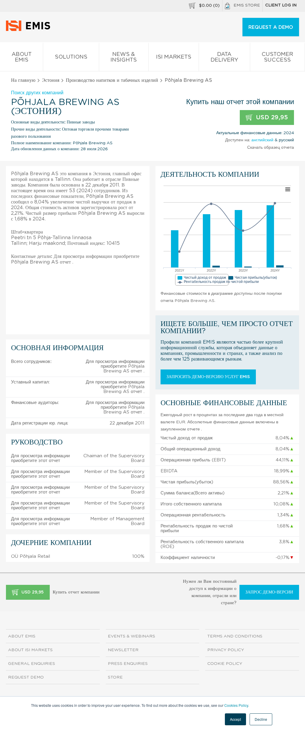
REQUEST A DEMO (270, 27)
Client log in (281, 5)
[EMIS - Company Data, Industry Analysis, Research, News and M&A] (29, 30)
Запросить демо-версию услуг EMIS (208, 377)
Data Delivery (224, 57)
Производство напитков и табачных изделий (112, 80)
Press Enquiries (128, 664)
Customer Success (277, 57)
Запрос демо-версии (269, 592)
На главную (23, 80)
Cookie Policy (224, 664)
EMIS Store (247, 5)
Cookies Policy (236, 705)
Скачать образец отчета (270, 147)
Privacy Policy (225, 650)
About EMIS (22, 57)
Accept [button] (235, 719)
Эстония (50, 80)
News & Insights (124, 57)
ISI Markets (173, 57)
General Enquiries (31, 664)
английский (262, 140)
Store (115, 677)
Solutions (71, 57)
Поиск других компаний (37, 92)
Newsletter (123, 650)
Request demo (26, 677)
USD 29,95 (271, 117)
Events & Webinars (131, 636)
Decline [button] (261, 719)
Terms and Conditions (234, 636)
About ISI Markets (30, 650)
